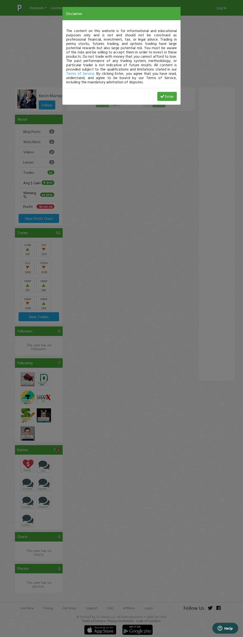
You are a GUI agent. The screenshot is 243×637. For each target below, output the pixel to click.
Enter (169, 96)
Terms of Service (80, 73)
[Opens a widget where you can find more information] (225, 629)
